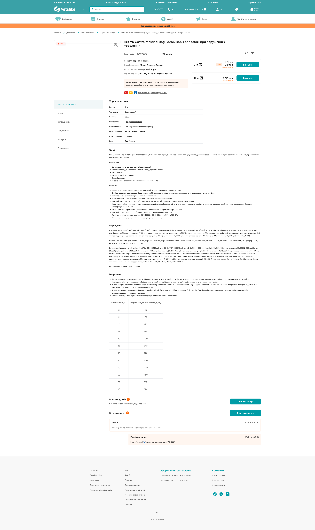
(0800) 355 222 (218, 475)
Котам (100, 18)
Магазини (194, 9)
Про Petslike (254, 2)
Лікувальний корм (107, 33)
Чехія (127, 117)
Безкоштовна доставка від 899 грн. (158, 26)
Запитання (64, 148)
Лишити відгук (245, 401)
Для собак (70, 33)
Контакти (213, 2)
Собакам (67, 18)
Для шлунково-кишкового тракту (139, 126)
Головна (57, 33)
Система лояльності (64, 2)
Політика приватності (135, 490)
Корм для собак (87, 33)
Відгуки (62, 139)
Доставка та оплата (100, 485)
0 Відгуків (167, 54)
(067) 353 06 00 (219, 485)
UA (83, 9)
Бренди (136, 18)
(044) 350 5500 (218, 480)
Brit (126, 107)
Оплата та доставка (115, 2)
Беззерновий (130, 112)
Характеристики (67, 104)
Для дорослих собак (133, 122)
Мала (127, 131)
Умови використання (135, 495)
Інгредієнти (64, 121)
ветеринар (247, 18)
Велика (143, 131)
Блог (204, 18)
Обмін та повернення (167, 2)
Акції (170, 18)
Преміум (128, 136)
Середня (134, 131)
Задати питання (245, 413)
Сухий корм (130, 141)
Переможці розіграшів (101, 490)
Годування (63, 130)
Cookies (128, 504)
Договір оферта (132, 485)
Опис (60, 112)
